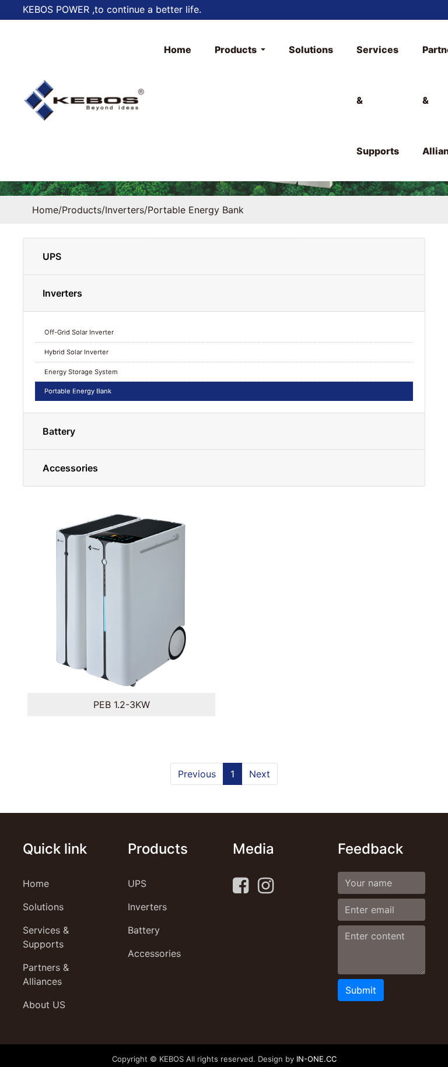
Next (259, 774)
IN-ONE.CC (316, 1059)
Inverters (124, 210)
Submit (360, 990)
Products (236, 49)
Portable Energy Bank (196, 210)
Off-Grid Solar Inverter (79, 332)
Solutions (311, 49)
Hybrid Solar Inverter (76, 352)
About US (44, 1004)
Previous (197, 774)
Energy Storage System (81, 372)
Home (177, 49)
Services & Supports (377, 100)
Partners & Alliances (46, 974)
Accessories (70, 468)
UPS (52, 256)
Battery (59, 431)
